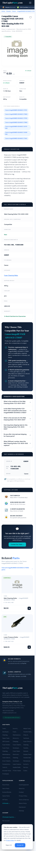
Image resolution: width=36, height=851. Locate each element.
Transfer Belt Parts (27, 758)
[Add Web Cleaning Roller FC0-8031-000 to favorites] (30, 17)
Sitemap (21, 811)
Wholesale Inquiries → (9, 817)
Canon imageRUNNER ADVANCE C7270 (16, 110)
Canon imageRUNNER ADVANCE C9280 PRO (16, 133)
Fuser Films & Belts (27, 742)
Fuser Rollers (6, 745)
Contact (21, 792)
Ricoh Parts (5, 785)
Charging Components (17, 742)
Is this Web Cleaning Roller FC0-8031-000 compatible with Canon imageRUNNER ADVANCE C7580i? (17, 410)
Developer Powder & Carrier (16, 761)
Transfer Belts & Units (27, 732)
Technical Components (27, 738)
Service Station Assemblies (26, 767)
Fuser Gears (16, 751)
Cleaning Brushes (4, 751)
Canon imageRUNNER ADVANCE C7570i (16, 118)
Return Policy (23, 803)
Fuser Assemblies (16, 732)
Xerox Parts (5, 788)
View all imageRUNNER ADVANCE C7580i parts (17, 569)
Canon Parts (6, 796)
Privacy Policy (23, 796)
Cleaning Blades (4, 735)
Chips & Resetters (26, 735)
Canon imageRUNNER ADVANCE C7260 (16, 138)
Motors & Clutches (15, 738)
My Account (6, 821)
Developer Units (5, 732)
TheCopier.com (12, 2)
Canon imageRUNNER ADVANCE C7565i (16, 114)
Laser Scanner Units (17, 764)
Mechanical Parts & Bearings (26, 761)
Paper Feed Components (6, 738)
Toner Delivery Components (6, 758)
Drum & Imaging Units (17, 729)
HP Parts (5, 800)
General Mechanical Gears (26, 751)
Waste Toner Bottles (27, 729)
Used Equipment (24, 785)
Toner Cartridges (5, 729)
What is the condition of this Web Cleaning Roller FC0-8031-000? (17, 402)
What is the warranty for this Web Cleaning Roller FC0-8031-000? (17, 419)
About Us (21, 788)
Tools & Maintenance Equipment (6, 767)
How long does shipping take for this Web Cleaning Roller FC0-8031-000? (17, 427)
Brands (8, 11)
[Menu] (30, 2)
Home (3, 11)
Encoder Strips (6, 770)
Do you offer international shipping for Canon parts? (17, 435)
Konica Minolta (6, 792)
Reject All (9, 845)
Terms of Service (24, 800)
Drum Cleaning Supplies (6, 761)
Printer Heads (17, 770)
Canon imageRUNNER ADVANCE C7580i (16, 122)
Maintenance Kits (16, 735)
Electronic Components (17, 755)
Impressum (22, 807)
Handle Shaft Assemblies (16, 767)
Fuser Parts (5, 748)
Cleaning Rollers (25, 745)
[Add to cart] (29, 608)
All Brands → (6, 803)
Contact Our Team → (17, 544)
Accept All (20, 845)
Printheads (5, 774)
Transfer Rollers (25, 748)
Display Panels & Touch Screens (27, 755)
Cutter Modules (25, 771)
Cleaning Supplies (15, 758)
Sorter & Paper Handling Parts (27, 764)
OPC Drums (5, 741)
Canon (14, 11)
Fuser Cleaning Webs (11, 275)
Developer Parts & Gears (17, 748)
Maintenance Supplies (6, 755)
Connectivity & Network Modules (6, 764)
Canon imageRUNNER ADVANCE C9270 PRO (16, 127)
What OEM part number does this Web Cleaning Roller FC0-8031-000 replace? (17, 443)
